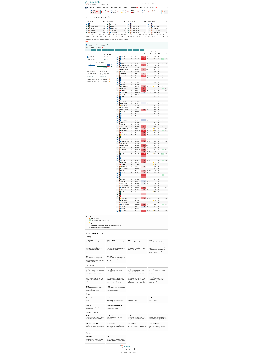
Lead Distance (131, 315)
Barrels (129, 240)
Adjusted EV (110, 256)
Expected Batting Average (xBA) (135, 247)
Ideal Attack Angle (90, 277)
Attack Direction (110, 277)
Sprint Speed (89, 336)
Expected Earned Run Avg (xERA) (114, 305)
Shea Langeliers (94, 26)
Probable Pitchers (113, 7)
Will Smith (123, 56)
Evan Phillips (156, 26)
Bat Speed (88, 269)
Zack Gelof (123, 71)
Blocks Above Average (154, 323)
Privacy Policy (124, 349)
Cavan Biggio (124, 67)
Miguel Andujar (124, 105)
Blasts (87, 286)
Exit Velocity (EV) (90, 240)
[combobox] (154, 3)
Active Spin (130, 297)
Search (120, 7)
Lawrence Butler (124, 107)
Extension (88, 305)
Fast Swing (93, 222)
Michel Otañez (136, 26)
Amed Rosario (124, 78)
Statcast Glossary (94, 233)
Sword (92, 223)
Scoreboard (105, 7)
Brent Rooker (93, 28)
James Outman (124, 61)
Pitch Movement (110, 297)
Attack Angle (151, 269)
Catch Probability (132, 323)
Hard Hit (93, 218)
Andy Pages (123, 63)
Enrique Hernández (125, 65)
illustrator (92, 7)
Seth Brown (113, 30)
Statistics (146, 7)
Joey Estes (156, 28)
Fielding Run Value (111, 323)
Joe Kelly (135, 24)
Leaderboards (153, 7)
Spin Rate (151, 297)
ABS (141, 7)
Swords (108, 286)
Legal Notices (131, 349)
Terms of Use (117, 349)
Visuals (125, 7)
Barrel (93, 220)
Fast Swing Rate (110, 269)
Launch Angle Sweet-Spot (92, 247)
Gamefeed (99, 7)
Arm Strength (110, 315)
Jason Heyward (124, 156)
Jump (150, 315)
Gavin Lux (123, 82)
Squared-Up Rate (152, 277)
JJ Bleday (123, 90)
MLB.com (137, 349)
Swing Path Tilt (131, 277)
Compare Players (132, 7)
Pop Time (88, 315)
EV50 (87, 256)
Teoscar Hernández (115, 32)
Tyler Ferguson (157, 32)
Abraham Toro (94, 32)
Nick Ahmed (123, 122)
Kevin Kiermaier (124, 139)
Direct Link (88, 47)
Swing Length (131, 269)
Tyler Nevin (123, 73)
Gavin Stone (156, 24)
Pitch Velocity (89, 297)
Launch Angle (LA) (111, 240)
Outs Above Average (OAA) (92, 323)
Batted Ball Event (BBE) (112, 247)
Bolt (108, 336)
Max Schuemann (124, 69)
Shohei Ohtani (94, 24)
